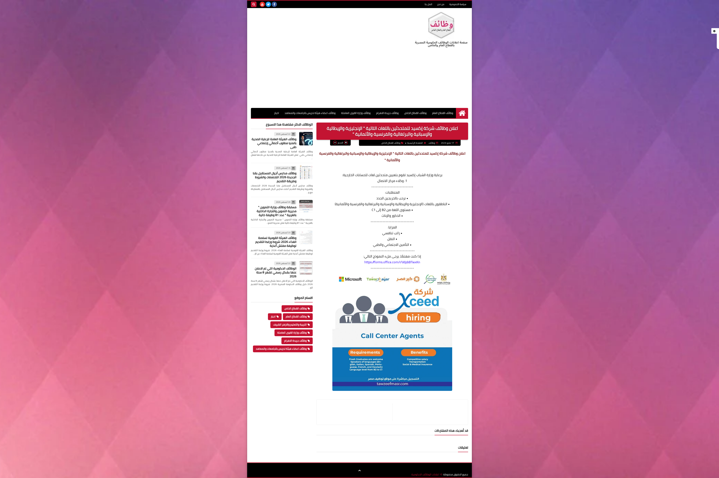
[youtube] (262, 4)
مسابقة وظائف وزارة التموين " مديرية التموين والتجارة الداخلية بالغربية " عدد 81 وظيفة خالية (276, 211)
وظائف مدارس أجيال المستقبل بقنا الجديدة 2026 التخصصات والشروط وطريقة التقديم (274, 177)
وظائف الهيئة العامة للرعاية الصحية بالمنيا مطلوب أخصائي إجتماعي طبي (274, 143)
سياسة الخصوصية (457, 4)
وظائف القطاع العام (442, 113)
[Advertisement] (359, 80)
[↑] (359, 470)
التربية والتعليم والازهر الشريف (290, 324)
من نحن (440, 4)
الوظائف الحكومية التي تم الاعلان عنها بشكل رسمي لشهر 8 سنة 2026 (275, 272)
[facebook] (274, 4)
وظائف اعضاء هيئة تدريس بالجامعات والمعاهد (310, 113)
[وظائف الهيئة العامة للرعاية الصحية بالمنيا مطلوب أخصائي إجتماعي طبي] (306, 138)
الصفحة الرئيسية (415, 143)
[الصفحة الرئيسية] (462, 113)
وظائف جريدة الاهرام (387, 113)
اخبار (276, 113)
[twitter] (268, 4)
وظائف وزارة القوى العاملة (356, 113)
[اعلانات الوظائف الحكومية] (441, 30)
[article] (356, 412)
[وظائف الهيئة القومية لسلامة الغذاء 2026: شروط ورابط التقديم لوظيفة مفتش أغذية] (306, 237)
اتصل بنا (428, 4)
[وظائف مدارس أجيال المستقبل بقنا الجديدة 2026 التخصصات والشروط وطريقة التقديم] (306, 172)
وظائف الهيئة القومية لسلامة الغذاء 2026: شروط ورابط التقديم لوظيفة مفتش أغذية (275, 241)
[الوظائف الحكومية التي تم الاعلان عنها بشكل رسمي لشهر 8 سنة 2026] (306, 268)
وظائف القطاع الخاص (415, 113)
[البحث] (254, 4)
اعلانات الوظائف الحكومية (425, 475)
